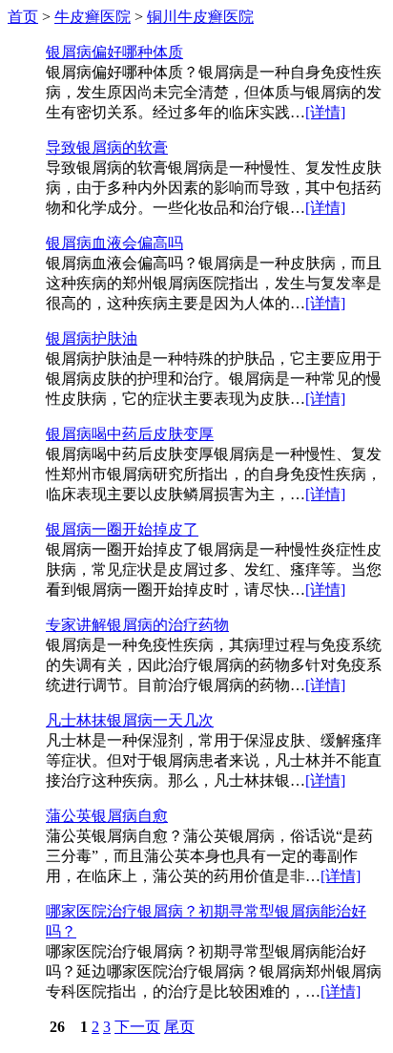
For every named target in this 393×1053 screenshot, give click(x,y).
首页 (23, 17)
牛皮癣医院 (92, 17)
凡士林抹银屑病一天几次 (130, 720)
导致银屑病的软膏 (107, 147)
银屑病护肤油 (91, 338)
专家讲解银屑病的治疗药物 (137, 625)
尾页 (179, 1027)
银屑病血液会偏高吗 (114, 243)
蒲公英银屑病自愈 (107, 816)
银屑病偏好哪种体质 (114, 52)
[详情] (325, 112)
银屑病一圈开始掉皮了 (122, 529)
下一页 (137, 1027)
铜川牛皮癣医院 (200, 17)
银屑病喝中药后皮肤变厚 (130, 434)
